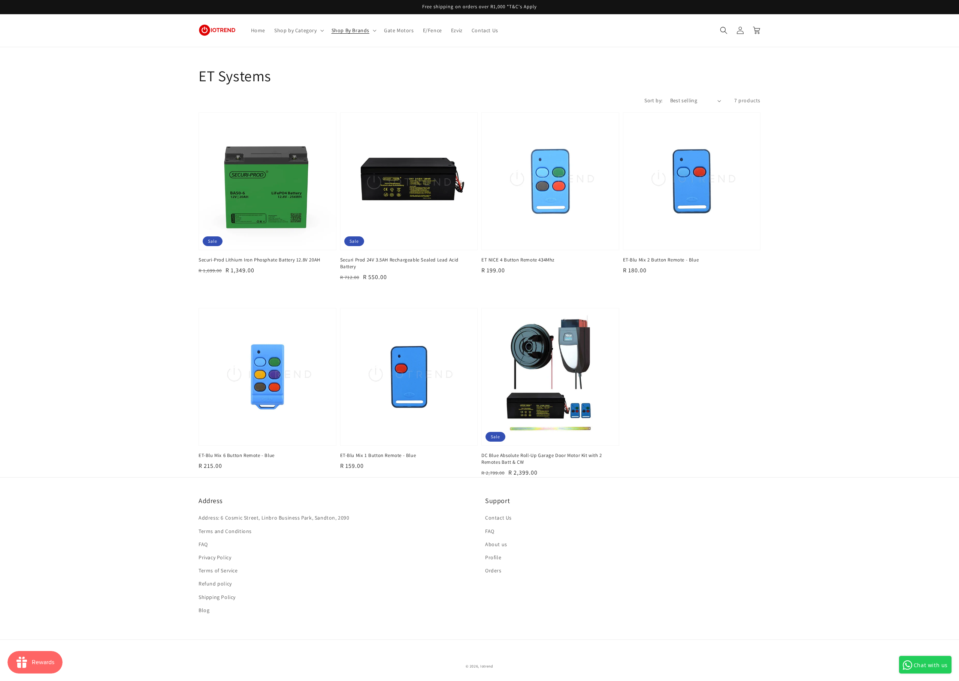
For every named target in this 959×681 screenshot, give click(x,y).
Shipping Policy (217, 597)
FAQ (203, 544)
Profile (493, 557)
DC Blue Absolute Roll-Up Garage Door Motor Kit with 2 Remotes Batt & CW (541, 458)
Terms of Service (218, 570)
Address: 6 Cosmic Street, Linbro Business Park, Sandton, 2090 (274, 517)
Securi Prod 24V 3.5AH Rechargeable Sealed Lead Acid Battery (399, 263)
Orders (493, 570)
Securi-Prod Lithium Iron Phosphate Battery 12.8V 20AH (259, 260)
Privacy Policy (215, 557)
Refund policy (215, 583)
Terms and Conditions (225, 531)
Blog (204, 610)
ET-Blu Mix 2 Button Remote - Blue (661, 260)
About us (496, 544)
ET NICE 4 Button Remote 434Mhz (517, 260)
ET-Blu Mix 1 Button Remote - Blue (378, 455)
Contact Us (498, 517)
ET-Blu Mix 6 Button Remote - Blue (237, 455)
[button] (298, 30)
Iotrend (486, 666)
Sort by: (653, 100)
